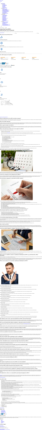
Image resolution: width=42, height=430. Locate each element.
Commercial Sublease (4, 15)
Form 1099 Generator (3, 411)
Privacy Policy (5, 429)
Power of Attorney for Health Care (5, 24)
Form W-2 (3, 4)
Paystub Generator (3, 3)
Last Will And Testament (4, 22)
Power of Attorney (4, 23)
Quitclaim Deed (4, 18)
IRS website (8, 132)
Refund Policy (8, 429)
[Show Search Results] (6, 27)
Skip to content (1, 0)
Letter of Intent (3, 17)
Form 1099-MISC (4, 5)
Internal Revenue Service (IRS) (26, 323)
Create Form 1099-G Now (2, 377)
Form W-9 (3, 6)
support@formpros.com (2, 426)
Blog (1, 420)
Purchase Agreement (4, 12)
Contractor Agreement (4, 9)
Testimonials (2, 421)
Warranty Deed (4, 20)
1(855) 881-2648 (1, 425)
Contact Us (2, 422)
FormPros (1, 1)
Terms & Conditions (2, 429)
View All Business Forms (5, 13)
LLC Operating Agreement (5, 11)
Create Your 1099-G (2, 32)
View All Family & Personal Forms (5, 25)
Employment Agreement (4, 10)
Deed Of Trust (3, 16)
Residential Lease (4, 19)
